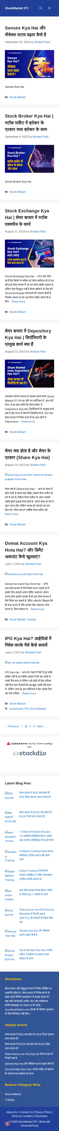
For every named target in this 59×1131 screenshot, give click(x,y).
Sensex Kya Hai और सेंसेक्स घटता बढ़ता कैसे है (29, 1063)
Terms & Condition (22, 1116)
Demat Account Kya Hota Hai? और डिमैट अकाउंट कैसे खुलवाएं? (26, 550)
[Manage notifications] (7, 1123)
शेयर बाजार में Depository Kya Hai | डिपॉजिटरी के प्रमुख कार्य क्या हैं (28, 337)
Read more (18, 301)
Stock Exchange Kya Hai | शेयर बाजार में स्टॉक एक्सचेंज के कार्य (27, 217)
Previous (12, 726)
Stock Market (17, 97)
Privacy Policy (43, 1112)
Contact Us (26, 1112)
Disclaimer (41, 1116)
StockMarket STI (16, 8)
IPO (26, 708)
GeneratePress (29, 1125)
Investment (16, 708)
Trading (31, 619)
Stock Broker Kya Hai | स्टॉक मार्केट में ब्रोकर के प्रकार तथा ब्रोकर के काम (29, 123)
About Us (11, 1112)
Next (41, 726)
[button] (40, 8)
